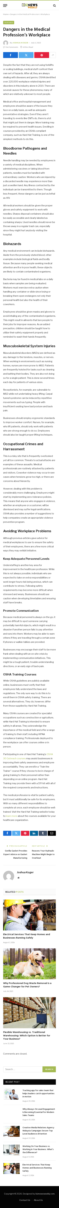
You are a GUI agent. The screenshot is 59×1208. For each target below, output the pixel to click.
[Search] (54, 5)
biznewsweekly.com (45, 1193)
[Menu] (5, 5)
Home (5, 14)
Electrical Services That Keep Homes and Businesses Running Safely (26, 936)
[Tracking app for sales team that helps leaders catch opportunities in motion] (11, 1094)
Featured (8, 22)
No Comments (12, 47)
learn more (11, 816)
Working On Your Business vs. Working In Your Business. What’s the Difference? (38, 1149)
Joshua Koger (20, 43)
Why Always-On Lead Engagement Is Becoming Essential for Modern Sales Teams (38, 1112)
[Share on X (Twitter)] (26, 55)
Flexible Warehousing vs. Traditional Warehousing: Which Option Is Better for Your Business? (26, 1035)
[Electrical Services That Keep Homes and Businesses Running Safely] (29, 915)
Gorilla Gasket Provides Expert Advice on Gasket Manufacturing (15, 854)
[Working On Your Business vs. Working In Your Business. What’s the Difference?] (11, 1150)
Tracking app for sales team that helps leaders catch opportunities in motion (38, 1094)
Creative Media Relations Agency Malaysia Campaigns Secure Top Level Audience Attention (38, 1131)
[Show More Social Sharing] (53, 55)
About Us (38, 1200)
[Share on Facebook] (10, 55)
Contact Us (24, 1200)
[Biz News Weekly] (29, 5)
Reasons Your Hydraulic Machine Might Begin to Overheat (43, 854)
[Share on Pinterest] (41, 55)
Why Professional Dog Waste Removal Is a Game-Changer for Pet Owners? (27, 985)
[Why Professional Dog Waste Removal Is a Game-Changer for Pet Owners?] (29, 963)
